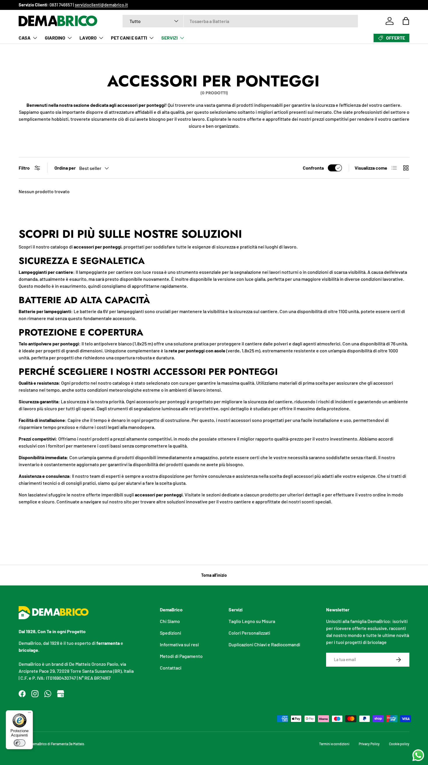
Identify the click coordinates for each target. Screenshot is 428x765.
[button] (405, 21)
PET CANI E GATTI (129, 37)
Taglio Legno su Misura (252, 621)
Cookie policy (399, 744)
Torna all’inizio (214, 575)
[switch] (19, 742)
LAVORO (88, 37)
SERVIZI (169, 37)
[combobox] (240, 21)
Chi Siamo (170, 621)
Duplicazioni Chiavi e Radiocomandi (264, 644)
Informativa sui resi (179, 644)
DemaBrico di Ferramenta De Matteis (57, 744)
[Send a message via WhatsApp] (418, 755)
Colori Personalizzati (249, 633)
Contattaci (170, 667)
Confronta (313, 168)
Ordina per (65, 168)
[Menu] (29, 713)
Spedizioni (170, 633)
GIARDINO (55, 37)
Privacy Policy (369, 744)
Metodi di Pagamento (181, 656)
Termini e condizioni (334, 744)
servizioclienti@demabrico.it (101, 4)
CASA (25, 37)
